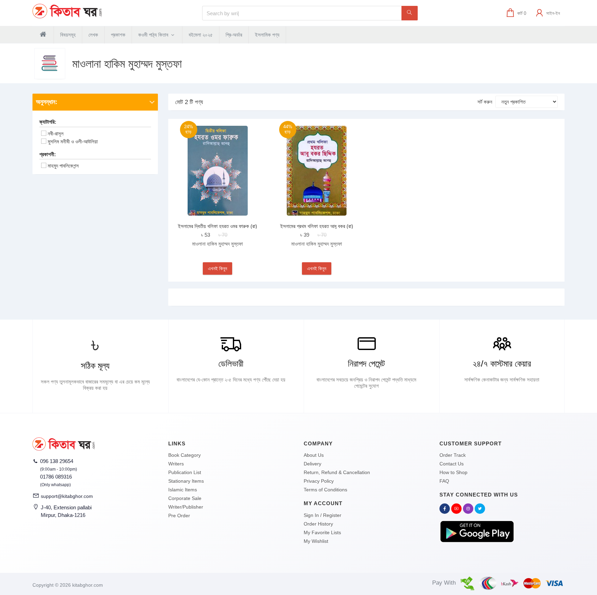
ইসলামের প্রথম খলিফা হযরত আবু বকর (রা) (316, 226)
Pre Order (179, 515)
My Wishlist (316, 541)
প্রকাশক (118, 35)
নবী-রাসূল (56, 133)
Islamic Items (182, 489)
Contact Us (451, 463)
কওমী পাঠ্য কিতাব (154, 35)
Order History (318, 524)
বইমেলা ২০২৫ (201, 35)
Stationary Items (186, 481)
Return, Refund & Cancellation (337, 472)
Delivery (312, 463)
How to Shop (453, 472)
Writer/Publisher (185, 507)
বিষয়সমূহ (68, 35)
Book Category (184, 455)
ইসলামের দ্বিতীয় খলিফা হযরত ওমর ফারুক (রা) (217, 226)
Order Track (452, 455)
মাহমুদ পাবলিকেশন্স (63, 166)
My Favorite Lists (322, 532)
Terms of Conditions (325, 489)
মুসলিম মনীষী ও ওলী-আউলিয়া (73, 141)
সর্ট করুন (484, 102)
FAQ (444, 481)
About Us (314, 455)
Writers (176, 463)
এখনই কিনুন (217, 268)
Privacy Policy (319, 481)
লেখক (93, 35)
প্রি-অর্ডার (234, 35)
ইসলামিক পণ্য (267, 35)
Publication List (184, 472)
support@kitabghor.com (67, 496)
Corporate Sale (184, 498)
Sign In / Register (322, 515)
